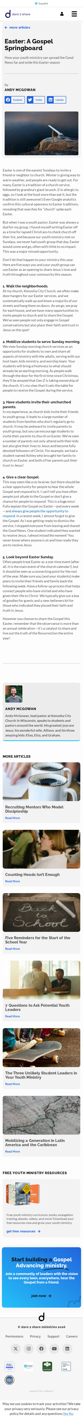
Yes (65, 1413)
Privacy (35, 1336)
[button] (15, 100)
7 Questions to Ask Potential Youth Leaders (37, 1007)
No (71, 1413)
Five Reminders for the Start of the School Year (37, 940)
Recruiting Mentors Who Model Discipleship (34, 809)
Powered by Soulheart (42, 1391)
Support (53, 1336)
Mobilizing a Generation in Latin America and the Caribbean (35, 1142)
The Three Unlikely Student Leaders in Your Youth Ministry (41, 1075)
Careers (72, 1336)
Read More (12, 818)
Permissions (14, 1336)
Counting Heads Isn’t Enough (32, 874)
